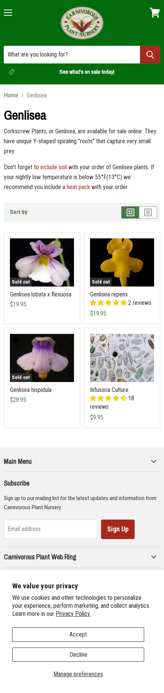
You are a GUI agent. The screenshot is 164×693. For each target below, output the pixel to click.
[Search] (150, 54)
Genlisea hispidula (30, 389)
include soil (53, 167)
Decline (78, 654)
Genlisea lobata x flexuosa (40, 294)
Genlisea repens (109, 294)
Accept (78, 634)
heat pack (78, 187)
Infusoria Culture (109, 389)
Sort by (18, 212)
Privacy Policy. (73, 613)
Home (11, 95)
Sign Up (118, 529)
